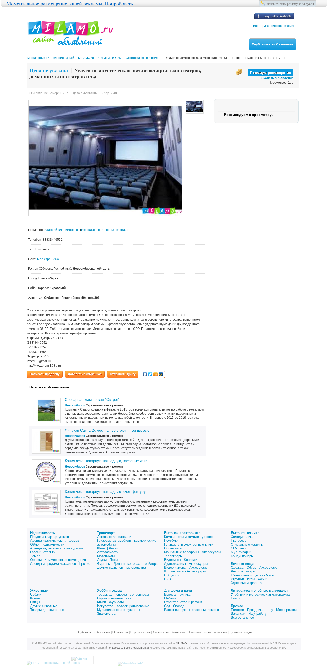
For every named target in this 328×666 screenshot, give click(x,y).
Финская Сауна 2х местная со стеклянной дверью (107, 430)
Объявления (120, 632)
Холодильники (242, 537)
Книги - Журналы (110, 602)
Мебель (170, 598)
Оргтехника (173, 548)
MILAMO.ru (183, 643)
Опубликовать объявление (272, 44)
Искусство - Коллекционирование (123, 606)
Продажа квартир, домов (49, 537)
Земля (35, 556)
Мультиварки (241, 552)
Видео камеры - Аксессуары (186, 567)
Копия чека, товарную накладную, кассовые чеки (106, 461)
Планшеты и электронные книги (188, 544)
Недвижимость (42, 533)
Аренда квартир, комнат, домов (54, 540)
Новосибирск (75, 405)
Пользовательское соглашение (208, 632)
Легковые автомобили (114, 537)
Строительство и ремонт (183, 602)
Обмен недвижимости (47, 544)
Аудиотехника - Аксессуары (186, 564)
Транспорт (106, 533)
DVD (167, 579)
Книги (235, 598)
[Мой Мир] (161, 374)
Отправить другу (123, 374)
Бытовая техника (245, 533)
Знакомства (106, 614)
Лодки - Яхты (107, 560)
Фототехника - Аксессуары (185, 571)
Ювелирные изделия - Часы (252, 575)
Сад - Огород (174, 606)
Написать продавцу (45, 374)
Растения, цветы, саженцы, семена (191, 610)
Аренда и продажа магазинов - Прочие (60, 564)
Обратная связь (140, 632)
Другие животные (43, 606)
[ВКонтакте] (145, 374)
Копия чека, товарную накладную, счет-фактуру (105, 491)
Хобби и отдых (109, 590)
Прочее (237, 606)
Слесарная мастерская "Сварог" (92, 399)
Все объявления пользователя (104, 230)
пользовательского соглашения (128, 647)
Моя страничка (48, 259)
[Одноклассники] (155, 374)
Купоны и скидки (241, 632)
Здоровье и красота (246, 583)
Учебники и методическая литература (260, 594)
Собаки (35, 594)
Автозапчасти (107, 552)
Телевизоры (173, 556)
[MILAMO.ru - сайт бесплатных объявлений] (70, 42)
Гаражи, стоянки (42, 552)
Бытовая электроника (182, 533)
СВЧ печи (238, 548)
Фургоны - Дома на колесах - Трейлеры (127, 564)
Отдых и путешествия (114, 598)
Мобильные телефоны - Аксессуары (192, 552)
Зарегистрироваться (279, 26)
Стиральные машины (247, 544)
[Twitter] (150, 374)
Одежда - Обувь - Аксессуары (254, 567)
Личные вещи (242, 564)
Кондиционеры (242, 556)
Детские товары (243, 571)
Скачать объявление (277, 78)
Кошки (35, 598)
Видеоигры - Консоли (180, 560)
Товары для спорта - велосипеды (123, 594)
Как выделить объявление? (169, 632)
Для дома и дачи (178, 590)
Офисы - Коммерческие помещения (58, 560)
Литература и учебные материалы (259, 590)
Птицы (35, 602)
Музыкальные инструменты (118, 610)
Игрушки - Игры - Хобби (249, 579)
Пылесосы (239, 540)
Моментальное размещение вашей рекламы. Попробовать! (70, 3)
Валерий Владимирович (62, 230)
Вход (256, 26)
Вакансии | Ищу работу (249, 614)
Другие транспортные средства (121, 567)
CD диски (171, 575)
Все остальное (242, 617)
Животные (39, 590)
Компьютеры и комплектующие (188, 537)
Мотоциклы (106, 556)
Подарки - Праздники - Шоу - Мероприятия (264, 610)
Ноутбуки (171, 540)
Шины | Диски (107, 548)
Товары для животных (47, 610)
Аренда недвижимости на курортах (57, 548)
